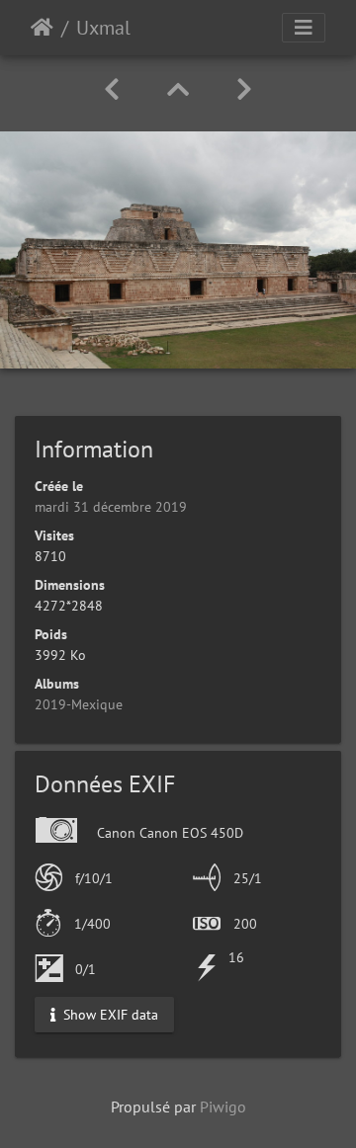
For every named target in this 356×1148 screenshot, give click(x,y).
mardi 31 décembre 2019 (111, 507)
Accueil (42, 27)
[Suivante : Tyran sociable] (244, 89)
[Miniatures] (178, 89)
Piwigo (223, 1106)
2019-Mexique (79, 704)
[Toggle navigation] (303, 27)
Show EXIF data (108, 1014)
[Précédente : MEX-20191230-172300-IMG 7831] (111, 89)
